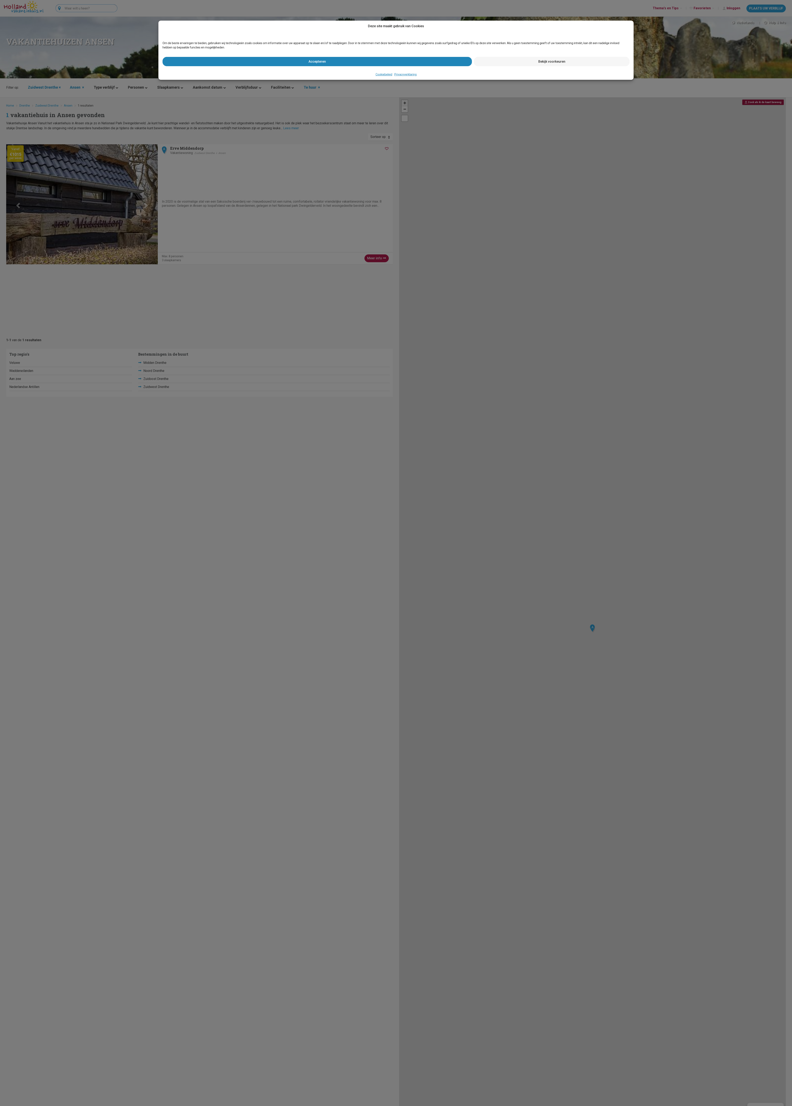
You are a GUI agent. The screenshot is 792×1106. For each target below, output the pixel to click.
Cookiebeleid (384, 74)
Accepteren (317, 61)
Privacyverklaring (405, 74)
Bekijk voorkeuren (551, 61)
